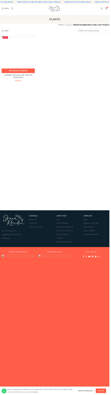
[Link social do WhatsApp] (98, 256)
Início (61, 25)
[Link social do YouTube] (89, 256)
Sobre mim (33, 223)
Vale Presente (89, 227)
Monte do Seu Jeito (91, 223)
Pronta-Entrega (62, 223)
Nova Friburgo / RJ (9, 231)
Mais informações (86, 391)
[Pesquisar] (12, 8)
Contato (59, 238)
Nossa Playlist (89, 231)
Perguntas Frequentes (64, 227)
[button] (18, 71)
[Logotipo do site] (55, 8)
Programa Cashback (64, 231)
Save (6, 37)
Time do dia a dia (35, 227)
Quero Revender (62, 234)
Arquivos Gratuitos (91, 234)
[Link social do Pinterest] (92, 256)
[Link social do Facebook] (83, 256)
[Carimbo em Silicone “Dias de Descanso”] (18, 51)
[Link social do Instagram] (86, 256)
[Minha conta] (102, 8)
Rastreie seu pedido (64, 242)
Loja (68, 25)
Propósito (33, 219)
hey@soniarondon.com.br (12, 234)
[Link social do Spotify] (95, 256)
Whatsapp (6, 238)
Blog (85, 219)
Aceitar (101, 391)
